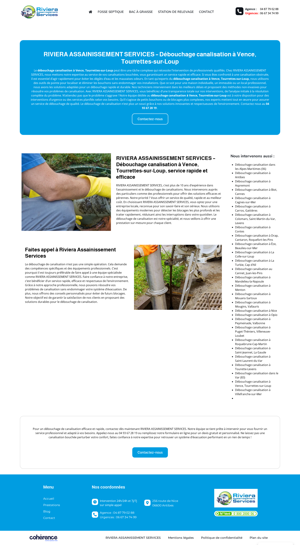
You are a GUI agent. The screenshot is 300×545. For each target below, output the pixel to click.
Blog (46, 511)
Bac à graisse (141, 12)
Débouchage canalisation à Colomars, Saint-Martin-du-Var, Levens (255, 219)
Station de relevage (176, 12)
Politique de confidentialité (221, 537)
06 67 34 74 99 (269, 13)
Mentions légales (181, 537)
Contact (206, 12)
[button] (150, 119)
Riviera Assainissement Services (133, 537)
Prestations (51, 505)
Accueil (48, 498)
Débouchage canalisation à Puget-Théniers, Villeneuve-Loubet (253, 331)
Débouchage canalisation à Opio (256, 315)
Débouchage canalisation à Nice (256, 311)
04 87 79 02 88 (269, 9)
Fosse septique (111, 12)
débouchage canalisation (55, 70)
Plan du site (259, 537)
